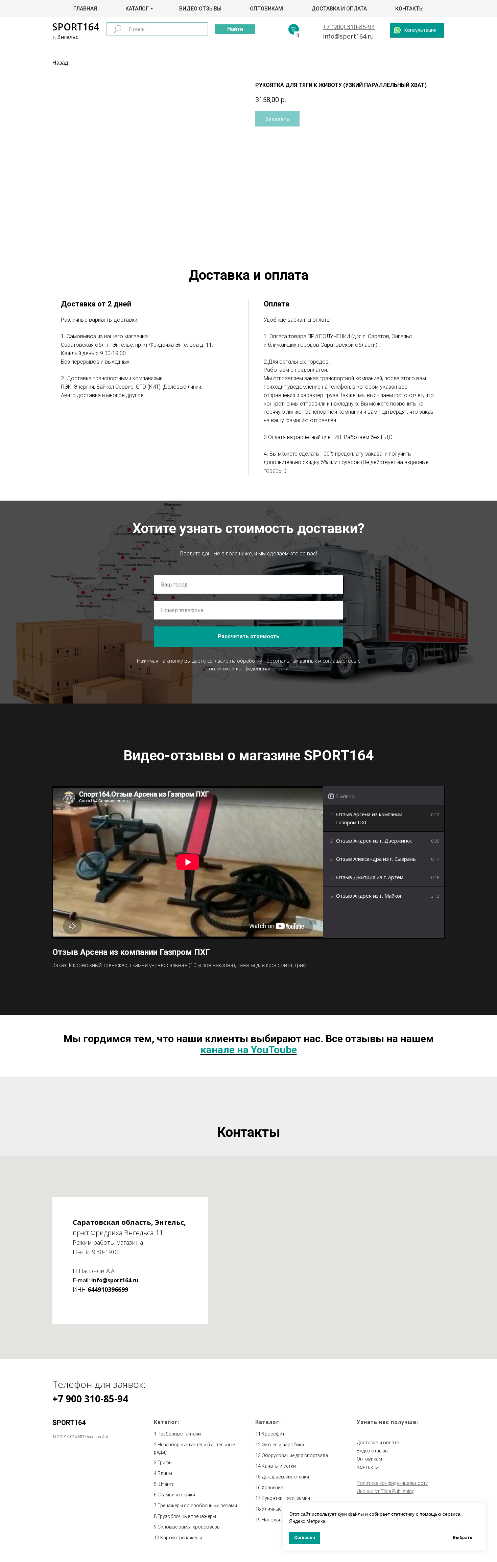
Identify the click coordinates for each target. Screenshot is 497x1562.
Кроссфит (273, 1434)
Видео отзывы (200, 8)
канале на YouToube (248, 1050)
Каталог (137, 8)
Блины (165, 1473)
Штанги (166, 1484)
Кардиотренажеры (181, 1537)
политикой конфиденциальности (248, 668)
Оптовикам (266, 8)
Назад (60, 63)
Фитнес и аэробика (283, 1444)
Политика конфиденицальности (392, 1483)
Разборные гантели (179, 1434)
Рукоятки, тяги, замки (286, 1498)
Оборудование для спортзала (295, 1455)
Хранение (272, 1487)
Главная (85, 8)
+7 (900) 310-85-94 (349, 27)
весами (228, 1505)
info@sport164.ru (348, 36)
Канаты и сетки (279, 1466)
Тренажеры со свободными (189, 1505)
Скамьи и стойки (176, 1494)
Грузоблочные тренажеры (187, 1516)
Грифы (165, 1462)
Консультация (420, 30)
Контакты (409, 8)
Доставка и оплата (339, 8)
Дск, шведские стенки (285, 1476)
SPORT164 (75, 26)
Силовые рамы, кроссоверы (189, 1527)
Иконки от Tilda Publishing (386, 1491)
